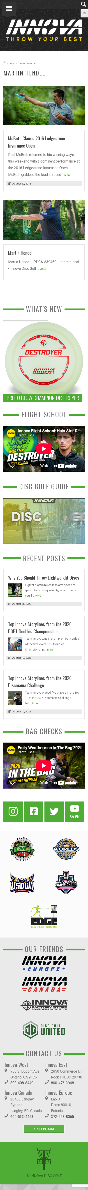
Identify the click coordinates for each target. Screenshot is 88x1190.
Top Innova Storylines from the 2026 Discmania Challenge (40, 681)
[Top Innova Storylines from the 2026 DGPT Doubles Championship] (15, 644)
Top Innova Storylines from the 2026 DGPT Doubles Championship (40, 627)
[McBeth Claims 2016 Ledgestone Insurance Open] (44, 105)
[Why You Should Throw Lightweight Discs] (15, 590)
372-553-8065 (62, 1117)
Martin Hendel (20, 252)
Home (10, 63)
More (38, 595)
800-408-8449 (21, 1083)
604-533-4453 (21, 1117)
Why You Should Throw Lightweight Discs (43, 577)
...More (66, 175)
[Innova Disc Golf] (44, 30)
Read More (72, 120)
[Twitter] (54, 811)
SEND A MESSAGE (44, 1128)
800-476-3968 (62, 1083)
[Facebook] (33, 811)
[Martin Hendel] (44, 220)
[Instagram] (13, 811)
